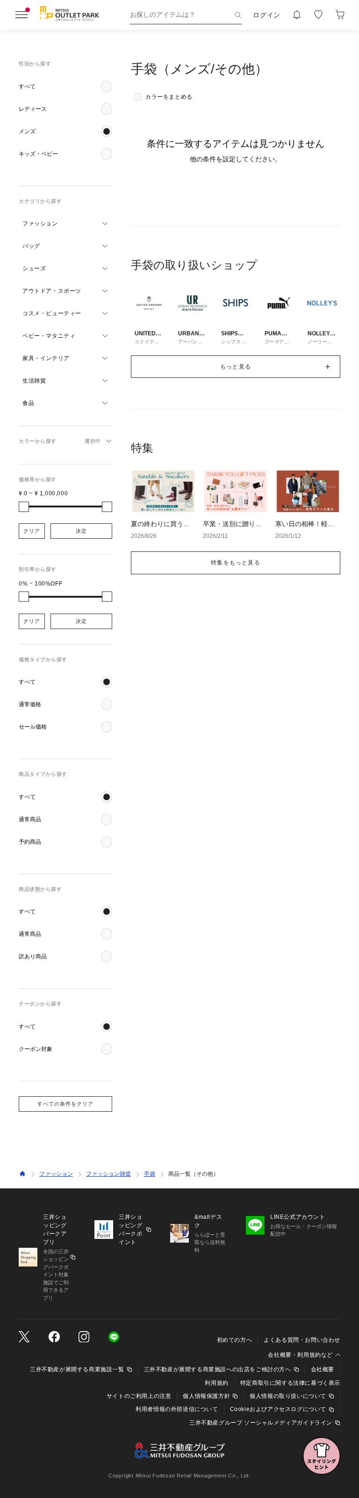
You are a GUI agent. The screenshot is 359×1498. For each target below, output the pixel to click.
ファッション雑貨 (108, 1174)
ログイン (266, 15)
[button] (65, 86)
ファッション (56, 1174)
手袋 (149, 1174)
